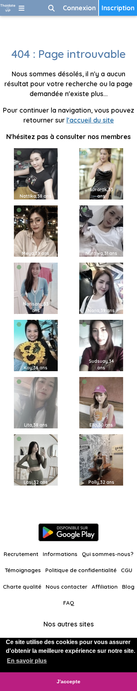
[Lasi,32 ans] (36, 459)
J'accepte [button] (68, 681)
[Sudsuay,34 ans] (101, 345)
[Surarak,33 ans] (101, 173)
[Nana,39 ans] (101, 288)
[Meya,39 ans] (36, 230)
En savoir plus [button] (27, 661)
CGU (126, 570)
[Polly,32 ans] (101, 459)
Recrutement (21, 554)
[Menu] (21, 8)
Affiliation (105, 586)
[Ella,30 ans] (101, 402)
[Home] (8, 8)
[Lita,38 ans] (36, 402)
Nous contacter (66, 586)
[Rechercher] (51, 8)
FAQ (68, 602)
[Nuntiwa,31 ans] (101, 230)
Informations (60, 554)
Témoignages (23, 570)
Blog (128, 586)
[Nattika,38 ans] (36, 173)
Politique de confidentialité (81, 570)
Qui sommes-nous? (107, 554)
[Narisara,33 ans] (36, 288)
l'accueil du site (90, 120)
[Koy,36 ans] (36, 345)
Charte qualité (22, 586)
